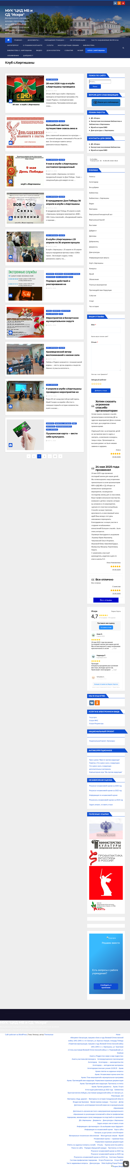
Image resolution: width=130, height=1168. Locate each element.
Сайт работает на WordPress (16, 1034)
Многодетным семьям (68, 45)
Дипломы (92, 236)
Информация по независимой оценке (103, 795)
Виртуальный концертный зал (100, 214)
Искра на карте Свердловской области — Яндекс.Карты (106, 687)
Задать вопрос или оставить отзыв (110, 1123)
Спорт (91, 301)
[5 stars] (100, 383)
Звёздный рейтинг (98, 380)
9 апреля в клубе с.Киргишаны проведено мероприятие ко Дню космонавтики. (63, 392)
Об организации (77, 40)
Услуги (50, 45)
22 (55, 456)
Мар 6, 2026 (52, 440)
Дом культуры (53, 50)
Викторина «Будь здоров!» (77, 1099)
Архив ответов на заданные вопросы (109, 1071)
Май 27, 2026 (52, 132)
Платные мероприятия (98, 285)
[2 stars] (94, 383)
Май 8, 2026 (52, 288)
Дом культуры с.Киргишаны (113, 1120)
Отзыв (93, 342)
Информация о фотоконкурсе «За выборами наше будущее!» (100, 1126)
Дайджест (28, 55)
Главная (18, 40)
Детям (121, 1102)
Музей (80, 50)
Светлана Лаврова (116, 1157)
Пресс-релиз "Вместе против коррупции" (104, 760)
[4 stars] (98, 383)
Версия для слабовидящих (108, 102)
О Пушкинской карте (32, 45)
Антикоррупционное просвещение (110, 1059)
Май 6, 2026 (52, 325)
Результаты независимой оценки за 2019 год (106, 800)
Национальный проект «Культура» (102, 741)
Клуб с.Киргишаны (96, 50)
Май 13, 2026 (52, 171)
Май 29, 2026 (52, 90)
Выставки (93, 225)
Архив (121, 1068)
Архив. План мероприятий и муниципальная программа (102, 1077)
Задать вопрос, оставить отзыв (101, 805)
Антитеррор (12, 45)
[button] (123, 48)
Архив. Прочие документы (101, 1087)
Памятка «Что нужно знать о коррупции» (104, 763)
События (69, 50)
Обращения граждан (54, 40)
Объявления (13, 55)
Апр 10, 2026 (52, 396)
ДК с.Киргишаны (85, 1120)
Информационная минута (63, 426)
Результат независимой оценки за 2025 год (105, 786)
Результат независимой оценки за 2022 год (105, 790)
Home (118, 1034)
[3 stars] (96, 383)
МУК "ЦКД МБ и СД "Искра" (18, 12)
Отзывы (100, 1145)
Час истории (94, 306)
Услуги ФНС (93, 720)
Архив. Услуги (118, 1087)
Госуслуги (93, 717)
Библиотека (88, 45)
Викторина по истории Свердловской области (106, 1099)
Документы (33, 40)
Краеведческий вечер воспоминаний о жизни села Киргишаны (62, 355)
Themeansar (48, 1034)
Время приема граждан (99, 1102)
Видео (39, 50)
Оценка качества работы (114, 1145)
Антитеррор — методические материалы (108, 1065)
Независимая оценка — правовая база (108, 1139)
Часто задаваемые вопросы (105, 40)
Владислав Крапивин (81, 1102)
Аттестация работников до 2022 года (99, 1090)
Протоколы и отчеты (115, 1148)
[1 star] (92, 383)
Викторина (93, 209)
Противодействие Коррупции (100, 290)
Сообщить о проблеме (105, 986)
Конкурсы (93, 268)
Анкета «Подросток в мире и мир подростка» (106, 1056)
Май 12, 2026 (52, 208)
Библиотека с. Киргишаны (19, 50)
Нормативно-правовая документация (109, 1142)
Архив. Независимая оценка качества (109, 1074)
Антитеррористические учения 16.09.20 (102, 1068)
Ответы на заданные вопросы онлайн (81, 1145)
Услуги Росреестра (96, 723)
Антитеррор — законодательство (111, 1062)
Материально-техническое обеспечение (84, 1136)
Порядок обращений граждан (95, 1148)
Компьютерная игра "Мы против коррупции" (105, 772)
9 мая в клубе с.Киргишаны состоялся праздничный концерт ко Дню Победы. (61, 167)
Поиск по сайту (77, 1148)
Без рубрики (94, 187)
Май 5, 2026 (52, 359)
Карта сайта (118, 1129)
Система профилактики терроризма (83, 1160)
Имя (93, 325)
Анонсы (49, 310)
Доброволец (94, 241)
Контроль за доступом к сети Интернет (109, 1132)
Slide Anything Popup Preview (112, 1163)
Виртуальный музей (97, 220)
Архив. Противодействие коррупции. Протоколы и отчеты (101, 1083)
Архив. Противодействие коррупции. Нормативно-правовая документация (95, 1080)
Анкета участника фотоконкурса (84, 1059)
